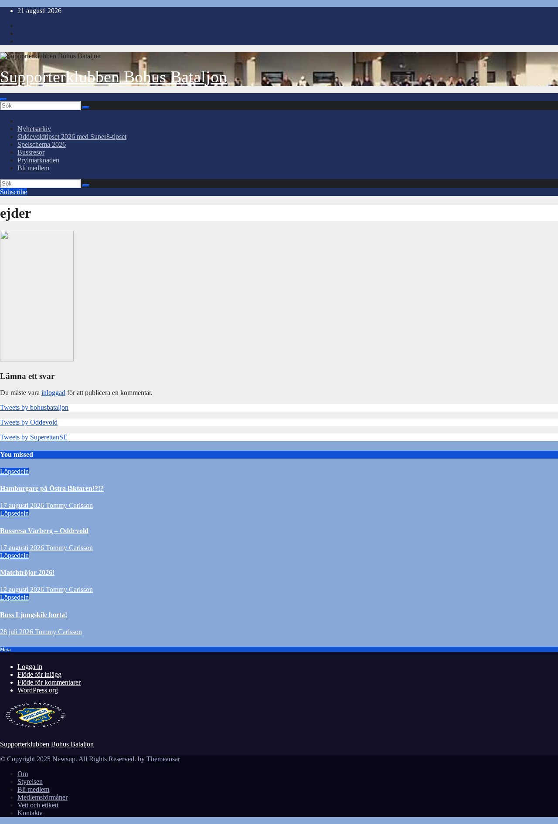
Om (22, 773)
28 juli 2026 (17, 631)
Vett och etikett (37, 805)
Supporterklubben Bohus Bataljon (113, 77)
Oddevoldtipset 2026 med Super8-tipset (71, 136)
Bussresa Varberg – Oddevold (44, 530)
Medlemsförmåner (42, 797)
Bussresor (30, 152)
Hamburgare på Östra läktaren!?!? (52, 488)
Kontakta (30, 813)
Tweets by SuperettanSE (34, 437)
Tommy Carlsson (69, 505)
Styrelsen (30, 781)
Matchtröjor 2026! (27, 572)
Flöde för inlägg (39, 674)
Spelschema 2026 (41, 144)
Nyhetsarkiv (34, 128)
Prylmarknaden (38, 160)
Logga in (29, 666)
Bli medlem (33, 168)
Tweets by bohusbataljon (34, 407)
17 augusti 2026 (23, 505)
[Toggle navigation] (3, 99)
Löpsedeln (14, 471)
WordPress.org (37, 690)
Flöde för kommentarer (49, 682)
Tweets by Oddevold (29, 422)
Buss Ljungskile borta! (33, 614)
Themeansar (163, 759)
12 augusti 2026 (23, 589)
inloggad (53, 392)
